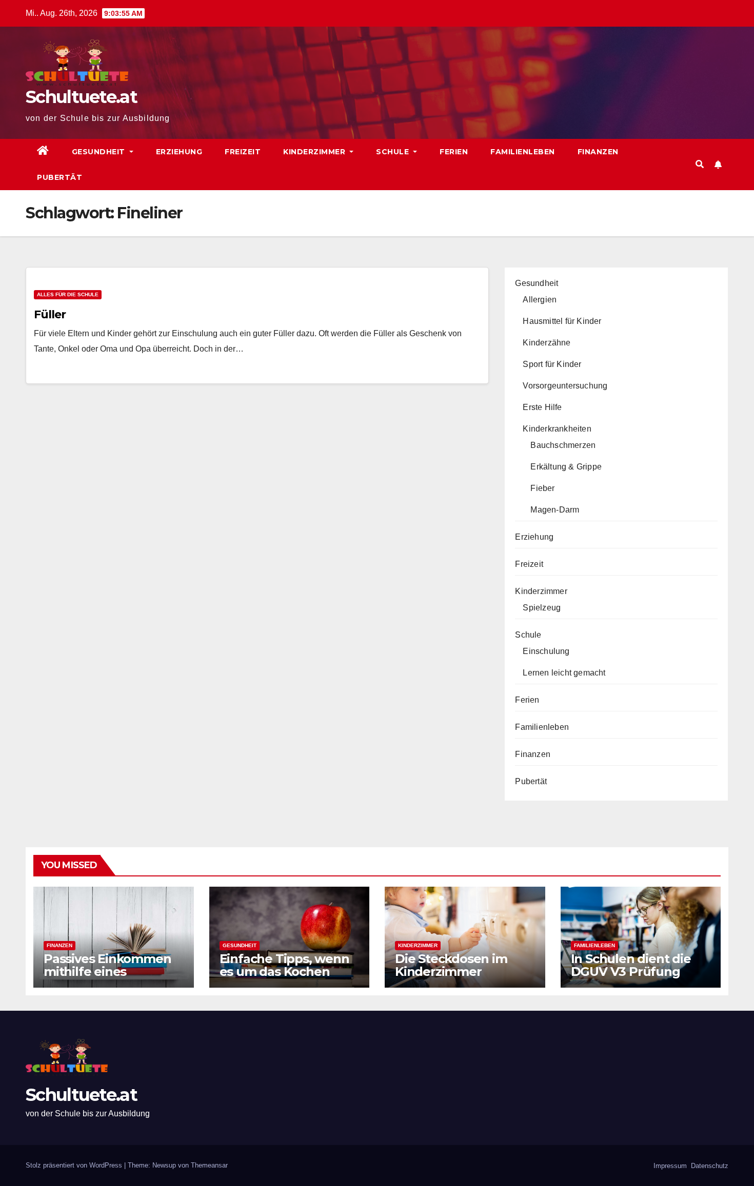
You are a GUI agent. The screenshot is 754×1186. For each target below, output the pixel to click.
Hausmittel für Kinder (562, 321)
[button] (700, 164)
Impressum (669, 1166)
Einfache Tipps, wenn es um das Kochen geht (284, 971)
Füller (49, 314)
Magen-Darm (554, 509)
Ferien (454, 151)
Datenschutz (708, 1166)
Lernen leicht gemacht (564, 672)
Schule (393, 151)
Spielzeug (542, 607)
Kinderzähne (546, 342)
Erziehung (179, 151)
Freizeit (243, 151)
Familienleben (522, 151)
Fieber (542, 488)
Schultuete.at (81, 97)
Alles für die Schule (67, 294)
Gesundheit (100, 151)
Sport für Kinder (552, 364)
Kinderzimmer (315, 151)
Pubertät (59, 177)
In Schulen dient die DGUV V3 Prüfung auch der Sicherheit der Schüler (631, 978)
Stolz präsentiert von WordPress (75, 1165)
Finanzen (598, 151)
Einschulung (546, 651)
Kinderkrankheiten (557, 428)
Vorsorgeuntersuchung (565, 385)
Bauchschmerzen (563, 445)
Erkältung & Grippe (566, 466)
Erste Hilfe (542, 407)
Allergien (540, 299)
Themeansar (209, 1165)
